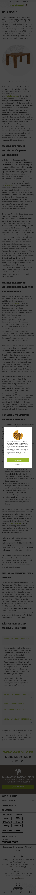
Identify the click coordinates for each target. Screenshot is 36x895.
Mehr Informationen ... (22, 453)
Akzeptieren (18, 460)
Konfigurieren (18, 464)
